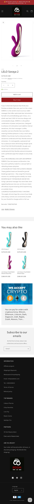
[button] (2, 11)
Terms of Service (9, 387)
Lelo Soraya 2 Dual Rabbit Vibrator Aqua (23, 272)
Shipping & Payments (10, 370)
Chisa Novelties (8, 407)
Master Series (8, 416)
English (16, 490)
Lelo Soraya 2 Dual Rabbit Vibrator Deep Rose (8, 272)
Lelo (2, 209)
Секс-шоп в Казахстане (11, 436)
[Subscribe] (28, 349)
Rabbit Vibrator (10, 209)
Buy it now (17, 100)
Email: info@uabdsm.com (11, 379)
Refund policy (8, 391)
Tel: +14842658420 (9, 383)
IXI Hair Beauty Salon (10, 432)
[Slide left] (13, 66)
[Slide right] (21, 66)
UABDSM (14, 500)
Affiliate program (9, 366)
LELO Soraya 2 (5, 249)
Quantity (3, 81)
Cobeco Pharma (9, 403)
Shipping (10, 78)
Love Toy (6, 411)
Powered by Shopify (20, 500)
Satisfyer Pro (8, 420)
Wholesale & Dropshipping (12, 374)
